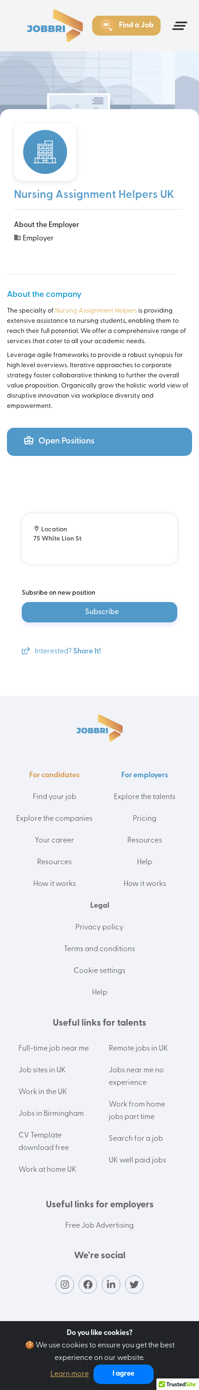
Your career (54, 840)
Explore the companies (54, 819)
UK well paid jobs (137, 1160)
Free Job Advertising (99, 1226)
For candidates (54, 775)
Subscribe (102, 612)
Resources (54, 862)
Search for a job (136, 1139)
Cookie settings (99, 971)
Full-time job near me (54, 1048)
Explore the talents (144, 797)
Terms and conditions (99, 949)
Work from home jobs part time (137, 1111)
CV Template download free (44, 1142)
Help (144, 862)
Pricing (144, 819)
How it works (54, 884)
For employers (144, 775)
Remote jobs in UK (138, 1048)
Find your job (54, 797)
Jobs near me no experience (136, 1077)
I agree (123, 1374)
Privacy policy (99, 927)
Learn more (69, 1374)
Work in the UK (43, 1092)
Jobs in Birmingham (51, 1114)
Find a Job (136, 25)
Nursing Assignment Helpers (96, 311)
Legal (99, 906)
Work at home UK (47, 1170)
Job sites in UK (42, 1070)
